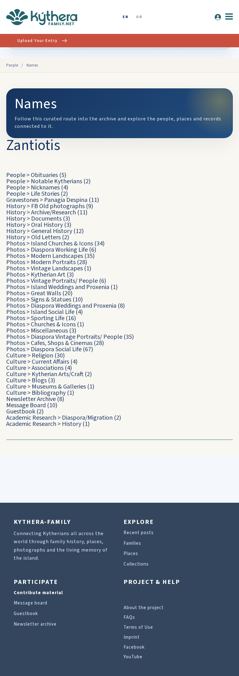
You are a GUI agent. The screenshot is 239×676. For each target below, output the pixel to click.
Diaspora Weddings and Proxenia (73, 305)
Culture (16, 355)
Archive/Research (53, 212)
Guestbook (20, 411)
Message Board (26, 405)
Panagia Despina (65, 200)
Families (132, 543)
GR (139, 17)
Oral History (47, 225)
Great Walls (46, 293)
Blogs (39, 380)
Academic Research (31, 417)
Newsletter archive (35, 624)
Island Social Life (52, 312)
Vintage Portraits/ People (64, 281)
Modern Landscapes (57, 256)
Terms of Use (138, 627)
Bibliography (49, 393)
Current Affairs (50, 361)
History (16, 206)
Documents (46, 218)
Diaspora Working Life (59, 249)
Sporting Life (47, 318)
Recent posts (139, 532)
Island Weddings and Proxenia (70, 287)
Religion (42, 355)
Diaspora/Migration (87, 417)
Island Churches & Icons (62, 243)
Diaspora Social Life (56, 349)
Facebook (134, 647)
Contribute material (38, 593)
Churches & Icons (53, 324)
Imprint (132, 637)
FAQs (129, 617)
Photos (15, 243)
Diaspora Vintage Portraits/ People (76, 337)
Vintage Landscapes (57, 268)
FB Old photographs (58, 206)
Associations (47, 368)
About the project (144, 607)
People (12, 65)
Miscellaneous (49, 330)
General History (51, 231)
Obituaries (44, 175)
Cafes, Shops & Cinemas (61, 343)
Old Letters (46, 237)
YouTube (133, 657)
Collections (136, 564)
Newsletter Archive (31, 399)
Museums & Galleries (59, 386)
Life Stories (45, 193)
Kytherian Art (48, 274)
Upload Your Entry (37, 41)
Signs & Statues (51, 299)
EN (125, 17)
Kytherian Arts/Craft (57, 374)
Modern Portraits (53, 262)
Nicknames (45, 187)
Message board (30, 603)
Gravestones (22, 200)
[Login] (218, 17)
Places (131, 553)
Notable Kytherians (56, 181)
